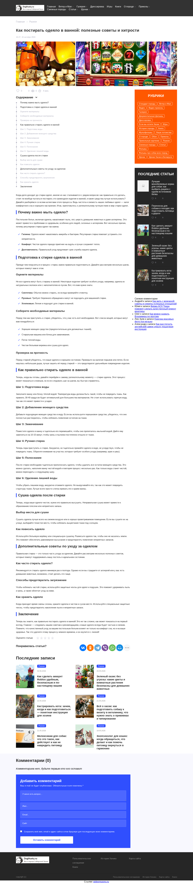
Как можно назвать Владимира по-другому (152, 315)
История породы (146, 128)
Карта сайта (135, 858)
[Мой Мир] (119, 647)
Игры (109, 6)
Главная (51, 6)
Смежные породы (56, 9)
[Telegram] (97, 647)
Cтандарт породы (147, 104)
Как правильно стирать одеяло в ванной (39, 124)
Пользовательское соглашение (126, 877)
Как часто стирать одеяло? (32, 173)
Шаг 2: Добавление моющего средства (38, 133)
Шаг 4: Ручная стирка (30, 142)
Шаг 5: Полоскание (29, 147)
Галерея (81, 6)
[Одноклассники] (90, 647)
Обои (154, 136)
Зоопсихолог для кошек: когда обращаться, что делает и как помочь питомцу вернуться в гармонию (112, 742)
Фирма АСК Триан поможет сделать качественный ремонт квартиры (155, 309)
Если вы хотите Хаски (149, 124)
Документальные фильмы (151, 116)
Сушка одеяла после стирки (34, 155)
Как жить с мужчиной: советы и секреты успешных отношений (156, 302)
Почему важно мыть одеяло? (34, 102)
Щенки (84, 9)
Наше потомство (164, 132)
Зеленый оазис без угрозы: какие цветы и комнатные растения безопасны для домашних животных (113, 682)
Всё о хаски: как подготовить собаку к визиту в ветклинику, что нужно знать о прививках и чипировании (113, 712)
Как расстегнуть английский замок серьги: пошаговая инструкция (154, 326)
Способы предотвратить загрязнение (37, 177)
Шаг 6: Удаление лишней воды (34, 151)
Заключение (26, 186)
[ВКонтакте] (83, 647)
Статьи (72, 9)
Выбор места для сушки (31, 160)
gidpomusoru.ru (101, 881)
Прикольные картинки (149, 140)
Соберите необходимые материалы (37, 116)
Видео (142, 108)
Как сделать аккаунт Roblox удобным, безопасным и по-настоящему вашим (50, 681)
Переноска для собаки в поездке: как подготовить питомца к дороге (163, 210)
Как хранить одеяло (29, 182)
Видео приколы (156, 108)
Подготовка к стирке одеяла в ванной (38, 107)
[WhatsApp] (112, 647)
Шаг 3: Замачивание (29, 138)
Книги (118, 6)
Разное (33, 21)
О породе (129, 6)
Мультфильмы (145, 132)
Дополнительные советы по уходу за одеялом (42, 169)
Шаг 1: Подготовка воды (31, 129)
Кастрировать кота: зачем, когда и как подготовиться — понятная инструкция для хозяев (54, 711)
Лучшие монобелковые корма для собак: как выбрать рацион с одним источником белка (163, 187)
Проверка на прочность (31, 120)
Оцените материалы (29, 111)
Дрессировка (97, 6)
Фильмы (143, 149)
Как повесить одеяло (30, 164)
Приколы (143, 6)
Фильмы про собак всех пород (153, 153)
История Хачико (108, 858)
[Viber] (105, 647)
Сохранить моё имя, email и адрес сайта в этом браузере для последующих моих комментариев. (69, 831)
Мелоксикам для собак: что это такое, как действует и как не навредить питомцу (52, 741)
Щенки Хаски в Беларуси (160, 157)
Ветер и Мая (65, 6)
